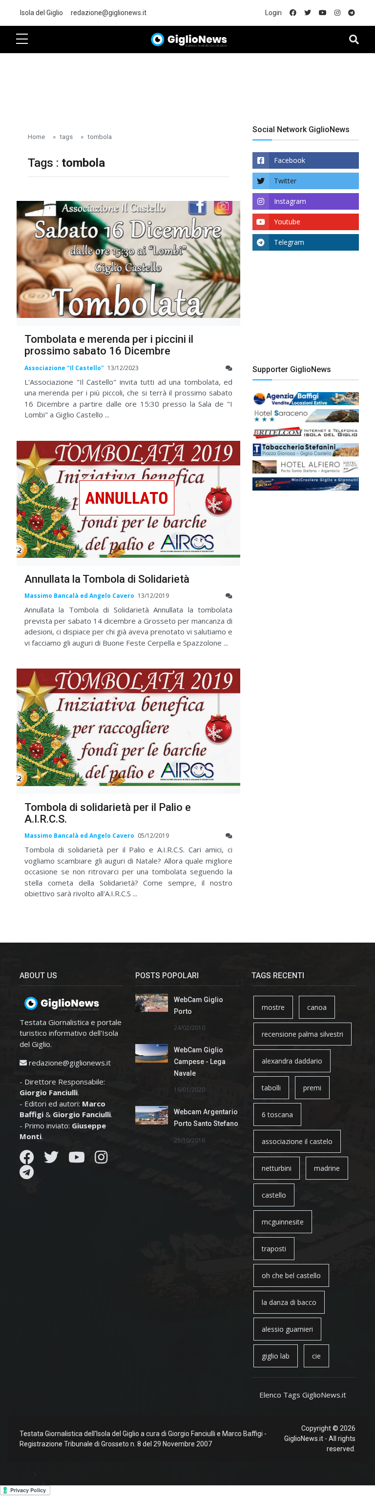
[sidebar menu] (22, 39)
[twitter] (307, 13)
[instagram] (337, 13)
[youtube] (323, 13)
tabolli (271, 1087)
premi (312, 1087)
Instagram (290, 201)
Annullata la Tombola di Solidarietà (106, 579)
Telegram (289, 242)
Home (36, 136)
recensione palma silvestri (302, 1034)
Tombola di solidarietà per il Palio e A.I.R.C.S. (107, 813)
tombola (99, 136)
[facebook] (293, 13)
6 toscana (277, 1114)
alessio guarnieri (287, 1329)
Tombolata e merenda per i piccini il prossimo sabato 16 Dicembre (108, 345)
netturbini (277, 1168)
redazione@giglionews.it (108, 13)
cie (316, 1356)
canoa (317, 1007)
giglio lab (276, 1356)
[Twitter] (51, 1159)
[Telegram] (27, 1175)
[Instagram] (101, 1159)
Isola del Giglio (41, 13)
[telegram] (351, 13)
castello (274, 1195)
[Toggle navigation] (354, 39)
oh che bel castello (291, 1275)
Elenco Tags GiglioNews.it (302, 1395)
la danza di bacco (289, 1302)
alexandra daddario (292, 1060)
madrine (327, 1168)
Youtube (287, 221)
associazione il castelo (297, 1141)
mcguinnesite (283, 1221)
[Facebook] (27, 1159)
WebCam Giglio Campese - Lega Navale (200, 1061)
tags (66, 136)
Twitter (285, 180)
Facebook (289, 160)
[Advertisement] (194, 83)
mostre (273, 1007)
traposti (274, 1248)
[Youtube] (76, 1159)
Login (273, 13)
